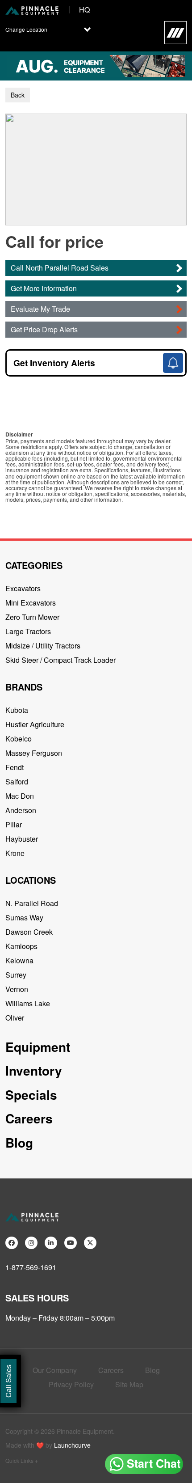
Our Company (55, 1370)
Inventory (33, 1070)
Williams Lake (27, 1003)
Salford (16, 781)
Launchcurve (72, 1445)
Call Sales (8, 1381)
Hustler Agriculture (34, 724)
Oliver (14, 1018)
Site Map (129, 1384)
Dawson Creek (29, 932)
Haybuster (21, 839)
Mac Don (19, 796)
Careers (29, 1118)
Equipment (37, 1047)
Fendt (14, 767)
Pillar (13, 824)
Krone (15, 853)
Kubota (16, 710)
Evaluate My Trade (40, 309)
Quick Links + (21, 1460)
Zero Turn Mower (32, 617)
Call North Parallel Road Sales (60, 268)
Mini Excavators (30, 602)
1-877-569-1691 (30, 1267)
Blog (19, 1142)
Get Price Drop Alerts (44, 329)
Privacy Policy (71, 1384)
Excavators (23, 588)
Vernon (16, 989)
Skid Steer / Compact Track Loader (60, 660)
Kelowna (19, 960)
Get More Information (44, 288)
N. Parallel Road (31, 903)
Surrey (15, 975)
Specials (31, 1094)
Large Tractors (28, 631)
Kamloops (21, 946)
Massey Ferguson (33, 753)
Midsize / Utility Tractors (42, 645)
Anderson (20, 810)
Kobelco (18, 738)
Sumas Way (24, 917)
